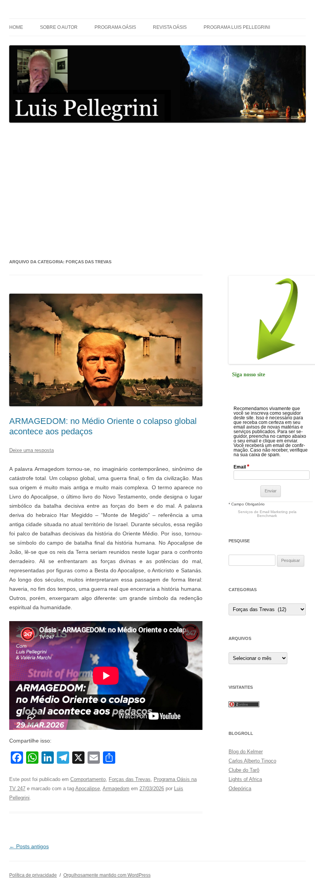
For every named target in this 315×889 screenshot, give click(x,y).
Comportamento (88, 779)
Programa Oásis (115, 27)
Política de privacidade (33, 875)
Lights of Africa (245, 779)
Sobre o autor (59, 27)
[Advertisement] (157, 190)
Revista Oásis (170, 27)
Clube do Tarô (244, 770)
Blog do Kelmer (246, 751)
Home (16, 27)
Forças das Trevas (130, 779)
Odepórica (240, 788)
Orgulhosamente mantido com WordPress (107, 875)
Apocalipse (87, 788)
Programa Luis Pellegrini (237, 27)
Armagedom (116, 788)
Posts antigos (29, 846)
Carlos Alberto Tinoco (252, 761)
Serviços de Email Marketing (263, 512)
